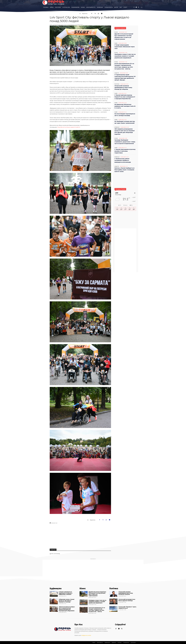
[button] (142, 7)
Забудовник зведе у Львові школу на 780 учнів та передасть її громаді (66, 601)
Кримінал (117, 127)
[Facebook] (134, 7)
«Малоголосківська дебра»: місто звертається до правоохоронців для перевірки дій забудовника (67, 608)
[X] (138, 7)
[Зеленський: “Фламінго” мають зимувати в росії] (113, 609)
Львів (51, 24)
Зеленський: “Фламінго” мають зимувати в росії (127, 607)
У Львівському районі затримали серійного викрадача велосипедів (123, 160)
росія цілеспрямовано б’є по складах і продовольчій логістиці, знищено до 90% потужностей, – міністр (97, 609)
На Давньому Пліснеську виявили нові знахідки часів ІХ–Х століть (125, 106)
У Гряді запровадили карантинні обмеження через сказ (125, 46)
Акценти (117, 166)
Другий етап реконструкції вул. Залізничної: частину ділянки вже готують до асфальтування (97, 593)
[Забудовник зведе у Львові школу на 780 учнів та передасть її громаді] (54, 601)
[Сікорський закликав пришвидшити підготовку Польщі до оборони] (113, 594)
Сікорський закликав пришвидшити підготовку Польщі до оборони (123, 87)
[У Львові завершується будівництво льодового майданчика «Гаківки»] (54, 594)
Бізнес (116, 32)
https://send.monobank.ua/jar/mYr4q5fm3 (68, 127)
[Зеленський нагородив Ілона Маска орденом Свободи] (113, 601)
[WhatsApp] (98, 13)
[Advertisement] (95, 535)
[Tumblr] (136, 7)
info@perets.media (86, 635)
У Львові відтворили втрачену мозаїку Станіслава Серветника (125, 151)
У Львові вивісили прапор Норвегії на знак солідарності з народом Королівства (125, 96)
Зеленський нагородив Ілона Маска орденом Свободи (127, 600)
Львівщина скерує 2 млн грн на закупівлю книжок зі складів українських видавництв (125, 56)
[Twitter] (121, 628)
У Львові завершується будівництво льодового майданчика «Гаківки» (65, 593)
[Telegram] (101, 13)
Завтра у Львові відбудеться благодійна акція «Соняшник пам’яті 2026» (124, 169)
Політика (117, 84)
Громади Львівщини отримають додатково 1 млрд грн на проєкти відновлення (125, 141)
